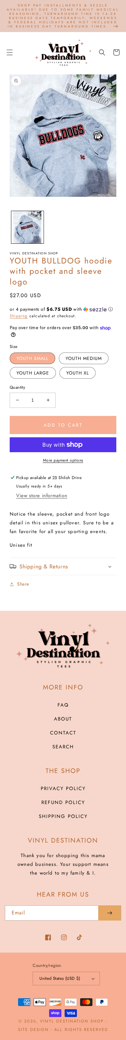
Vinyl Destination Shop (72, 1021)
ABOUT (63, 718)
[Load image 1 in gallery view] (27, 227)
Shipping (19, 316)
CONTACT (63, 732)
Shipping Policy (63, 816)
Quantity (17, 387)
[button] (10, 52)
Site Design (33, 1030)
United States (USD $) (59, 978)
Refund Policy (63, 802)
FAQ (63, 705)
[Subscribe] (109, 913)
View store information (41, 495)
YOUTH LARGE (32, 373)
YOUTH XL (77, 373)
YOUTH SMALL (32, 358)
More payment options (63, 460)
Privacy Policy (63, 788)
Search (63, 746)
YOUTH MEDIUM (84, 358)
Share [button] (23, 584)
